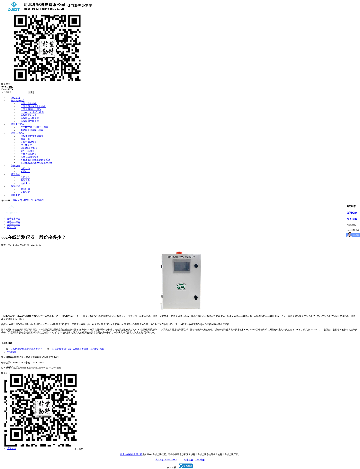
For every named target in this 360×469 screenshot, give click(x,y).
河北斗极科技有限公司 (131, 454)
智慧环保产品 (13, 224)
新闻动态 (28, 200)
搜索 (30, 92)
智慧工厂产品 (13, 221)
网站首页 (17, 200)
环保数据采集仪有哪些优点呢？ (26, 349)
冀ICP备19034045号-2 (166, 459)
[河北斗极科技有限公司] (46, 10)
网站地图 (188, 459)
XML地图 (200, 459)
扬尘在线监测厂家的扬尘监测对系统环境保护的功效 (78, 349)
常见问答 (352, 218)
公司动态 (39, 200)
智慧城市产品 (13, 218)
